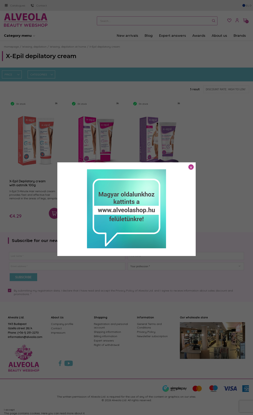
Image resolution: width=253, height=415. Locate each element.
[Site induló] (126, 247)
